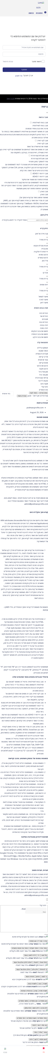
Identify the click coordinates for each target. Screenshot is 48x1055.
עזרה (45, 941)
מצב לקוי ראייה (42, 140)
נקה (39, 1025)
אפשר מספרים (23, 1001)
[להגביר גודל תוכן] (47, 237)
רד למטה (44, 976)
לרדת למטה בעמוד (30, 955)
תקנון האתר (10, 98)
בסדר (35, 1032)
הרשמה (31, 13)
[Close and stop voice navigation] (45, 934)
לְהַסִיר (34, 1025)
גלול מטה (44, 955)
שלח (40, 1032)
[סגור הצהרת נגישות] (47, 400)
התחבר (24, 70)
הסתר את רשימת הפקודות (20, 948)
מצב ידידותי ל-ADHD (40, 173)
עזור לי (40, 941)
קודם (35, 991)
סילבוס (38, 7)
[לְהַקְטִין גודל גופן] (47, 270)
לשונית (45, 984)
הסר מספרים (21, 1018)
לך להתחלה (43, 969)
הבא (40, 984)
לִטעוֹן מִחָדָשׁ (43, 1039)
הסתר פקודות (34, 948)
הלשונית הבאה (32, 984)
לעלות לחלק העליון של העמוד (23, 962)
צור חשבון (18, 75)
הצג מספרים (43, 1001)
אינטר (45, 1032)
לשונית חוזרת (43, 991)
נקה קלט (44, 1025)
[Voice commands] (47, 934)
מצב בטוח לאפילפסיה (40, 122)
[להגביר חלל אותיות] (47, 288)
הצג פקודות (33, 941)
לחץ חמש (36, 1008)
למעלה (36, 962)
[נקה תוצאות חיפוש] (47, 223)
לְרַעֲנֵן (36, 1039)
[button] (24, 245)
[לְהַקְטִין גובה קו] (47, 282)
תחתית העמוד (30, 976)
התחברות (39, 13)
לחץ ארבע (44, 1008)
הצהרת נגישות (22, 396)
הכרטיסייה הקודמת (26, 991)
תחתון (38, 976)
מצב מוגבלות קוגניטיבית (39, 155)
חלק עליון (35, 969)
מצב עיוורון (44, 191)
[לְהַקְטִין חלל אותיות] (47, 294)
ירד (39, 955)
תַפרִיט (5, 1052)
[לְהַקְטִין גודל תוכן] (47, 243)
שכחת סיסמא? (8, 61)
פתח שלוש (28, 1008)
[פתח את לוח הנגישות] (47, 899)
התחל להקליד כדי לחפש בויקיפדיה (14, 220)
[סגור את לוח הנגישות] (47, 112)
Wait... (23, 909)
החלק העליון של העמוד (23, 969)
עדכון (31, 1039)
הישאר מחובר (36, 61)
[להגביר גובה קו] (47, 276)
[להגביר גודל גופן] (47, 264)
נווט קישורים (43, 390)
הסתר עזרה (43, 948)
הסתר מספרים (42, 1018)
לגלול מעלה (43, 962)
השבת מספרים (31, 1018)
